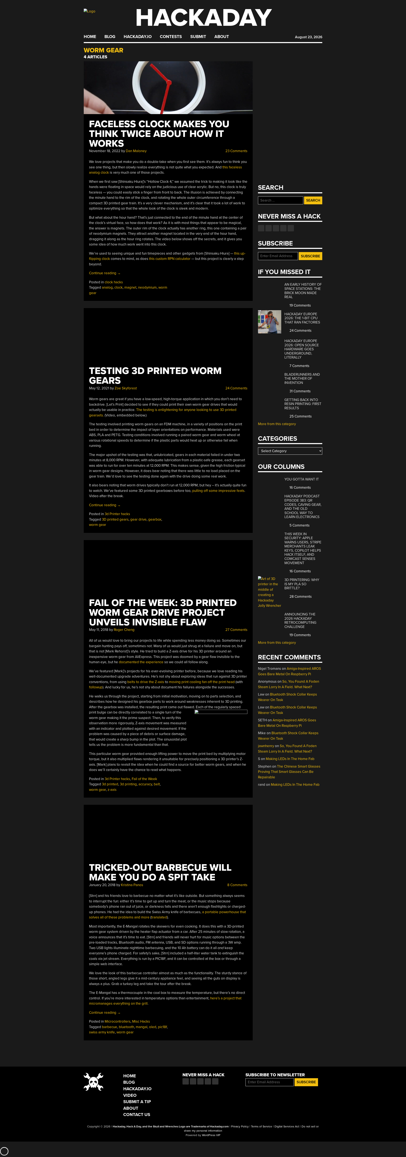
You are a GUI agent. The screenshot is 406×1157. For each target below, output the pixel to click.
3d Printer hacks (117, 514)
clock (118, 287)
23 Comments (236, 151)
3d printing (128, 784)
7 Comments (299, 366)
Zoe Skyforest (126, 388)
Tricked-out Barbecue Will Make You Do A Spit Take (160, 872)
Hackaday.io (138, 36)
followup (96, 687)
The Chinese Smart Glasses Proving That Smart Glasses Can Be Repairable (289, 771)
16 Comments (300, 487)
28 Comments (300, 596)
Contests (171, 36)
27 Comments (236, 630)
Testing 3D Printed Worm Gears (155, 375)
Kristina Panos (132, 885)
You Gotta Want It (301, 479)
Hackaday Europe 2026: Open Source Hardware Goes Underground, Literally (301, 349)
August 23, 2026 (308, 37)
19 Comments (300, 305)
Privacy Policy (240, 1126)
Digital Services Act (286, 1126)
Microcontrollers (117, 1021)
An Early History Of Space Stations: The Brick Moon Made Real (303, 290)
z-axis (112, 789)
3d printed (110, 784)
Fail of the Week (144, 779)
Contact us (291, 228)
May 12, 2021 (99, 388)
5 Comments (299, 525)
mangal (141, 1027)
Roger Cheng (124, 630)
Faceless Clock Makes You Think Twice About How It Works (159, 133)
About (221, 36)
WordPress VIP (211, 1135)
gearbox (154, 519)
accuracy (145, 784)
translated (159, 917)
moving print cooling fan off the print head (202, 682)
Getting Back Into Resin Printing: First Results (302, 404)
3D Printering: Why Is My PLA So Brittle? (301, 584)
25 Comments (300, 416)
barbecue (109, 1027)
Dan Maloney (136, 151)
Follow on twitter (268, 228)
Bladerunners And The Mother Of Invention (302, 378)
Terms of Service (261, 1126)
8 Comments (236, 885)
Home (90, 36)
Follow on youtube (276, 228)
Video (130, 1095)
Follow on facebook (261, 228)
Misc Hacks (141, 1021)
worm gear (97, 525)
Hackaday (203, 18)
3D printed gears (115, 519)
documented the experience (141, 662)
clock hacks (114, 282)
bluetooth (126, 1027)
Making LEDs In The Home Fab (290, 759)
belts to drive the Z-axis (145, 682)
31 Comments (300, 391)
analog (107, 287)
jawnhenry (266, 746)
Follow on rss (283, 228)
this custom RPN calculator (170, 259)
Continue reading (105, 273)
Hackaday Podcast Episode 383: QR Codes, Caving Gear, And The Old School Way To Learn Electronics (302, 506)
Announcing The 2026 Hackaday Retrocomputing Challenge (300, 620)
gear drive (138, 519)
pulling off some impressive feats (218, 490)
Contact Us (136, 1114)
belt (157, 784)
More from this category (277, 424)
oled (152, 1027)
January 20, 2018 (102, 885)
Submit (198, 36)
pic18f (162, 1027)
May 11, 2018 (98, 630)
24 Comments (236, 388)
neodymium (147, 287)
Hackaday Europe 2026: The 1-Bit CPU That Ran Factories (302, 318)
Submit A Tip (137, 1101)
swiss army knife (102, 1032)
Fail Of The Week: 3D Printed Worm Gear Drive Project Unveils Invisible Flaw (163, 612)
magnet (130, 287)
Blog (109, 36)
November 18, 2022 (104, 151)
